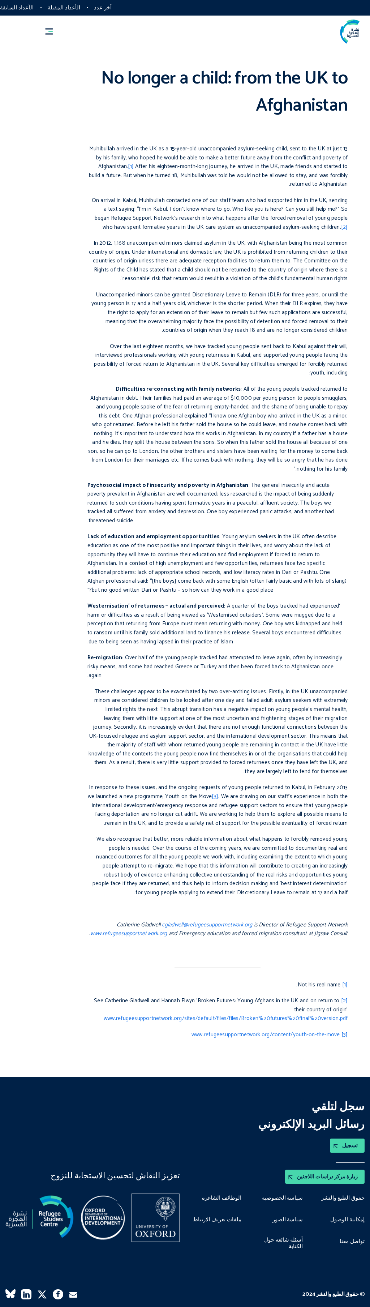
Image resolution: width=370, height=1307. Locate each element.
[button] (52, 32)
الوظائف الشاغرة (221, 1198)
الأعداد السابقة (17, 7)
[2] (344, 227)
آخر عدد (103, 7)
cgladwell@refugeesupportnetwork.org (207, 924)
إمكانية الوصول (347, 1220)
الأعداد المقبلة (64, 7)
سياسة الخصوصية (282, 1198)
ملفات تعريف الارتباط (217, 1220)
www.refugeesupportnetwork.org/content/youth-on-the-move (266, 1034)
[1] (131, 166)
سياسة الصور (287, 1220)
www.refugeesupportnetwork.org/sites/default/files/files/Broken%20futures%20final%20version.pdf (226, 1018)
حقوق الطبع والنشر (343, 1198)
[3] (215, 796)
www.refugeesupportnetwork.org (128, 933)
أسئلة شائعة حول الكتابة (283, 1243)
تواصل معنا (352, 1241)
